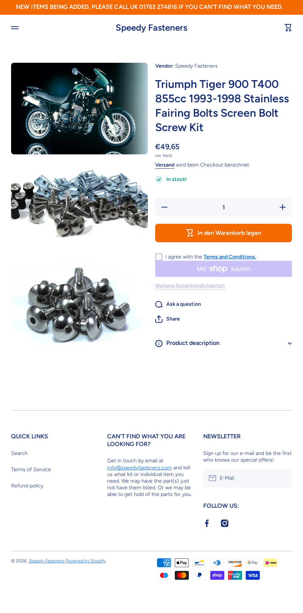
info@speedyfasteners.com (139, 468)
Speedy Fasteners (47, 561)
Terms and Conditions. (230, 257)
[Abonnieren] (282, 478)
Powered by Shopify (86, 561)
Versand (164, 165)
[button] (167, 319)
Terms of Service (31, 469)
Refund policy (27, 486)
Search (19, 453)
